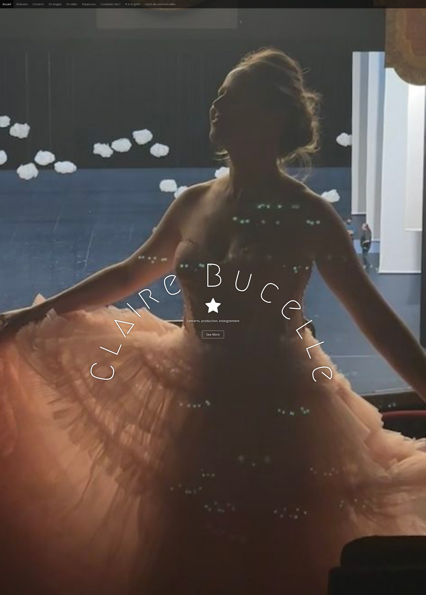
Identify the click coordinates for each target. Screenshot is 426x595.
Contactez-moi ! (110, 4)
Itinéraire (22, 4)
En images (55, 4)
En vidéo (72, 4)
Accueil (6, 4)
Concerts (38, 4)
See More (213, 334)
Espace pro (89, 4)
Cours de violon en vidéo (160, 4)
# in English (132, 4)
